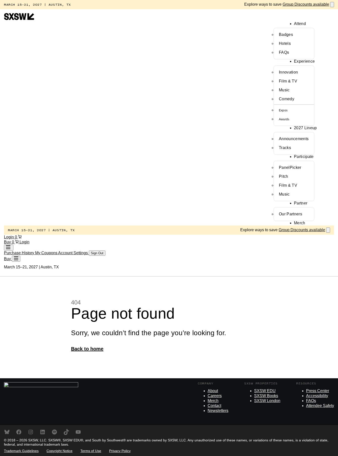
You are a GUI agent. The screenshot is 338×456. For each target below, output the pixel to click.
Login (9, 237)
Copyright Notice (59, 451)
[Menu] (16, 259)
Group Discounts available (306, 4)
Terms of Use (90, 451)
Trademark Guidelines (21, 451)
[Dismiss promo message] (332, 4)
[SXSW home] (19, 19)
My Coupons (46, 253)
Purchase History (19, 253)
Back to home (87, 349)
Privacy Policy (120, 451)
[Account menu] (8, 248)
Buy (8, 242)
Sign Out (97, 253)
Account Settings (73, 253)
